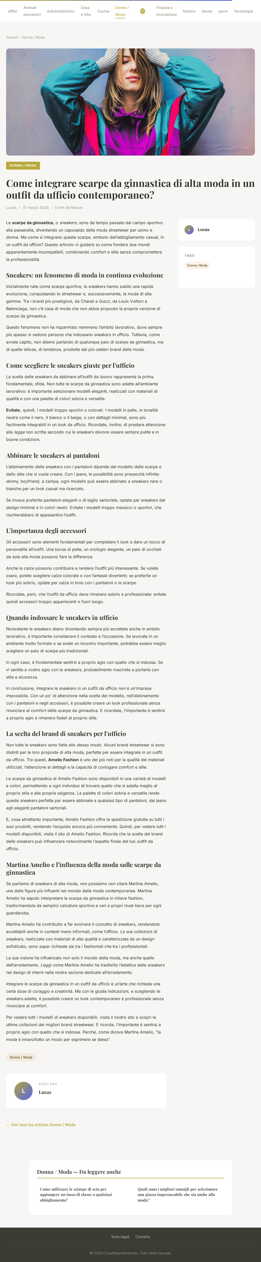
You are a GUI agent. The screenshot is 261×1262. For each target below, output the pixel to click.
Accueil (12, 37)
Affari (12, 11)
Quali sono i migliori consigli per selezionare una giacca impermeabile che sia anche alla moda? (178, 1195)
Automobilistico (61, 11)
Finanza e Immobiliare (166, 11)
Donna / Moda (122, 11)
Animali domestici (32, 11)
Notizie (189, 11)
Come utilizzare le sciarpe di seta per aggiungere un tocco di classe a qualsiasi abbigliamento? (76, 1195)
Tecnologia (243, 11)
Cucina (103, 11)
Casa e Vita (86, 11)
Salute (207, 11)
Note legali (120, 1236)
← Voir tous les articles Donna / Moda (40, 1124)
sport (223, 11)
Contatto (142, 1236)
